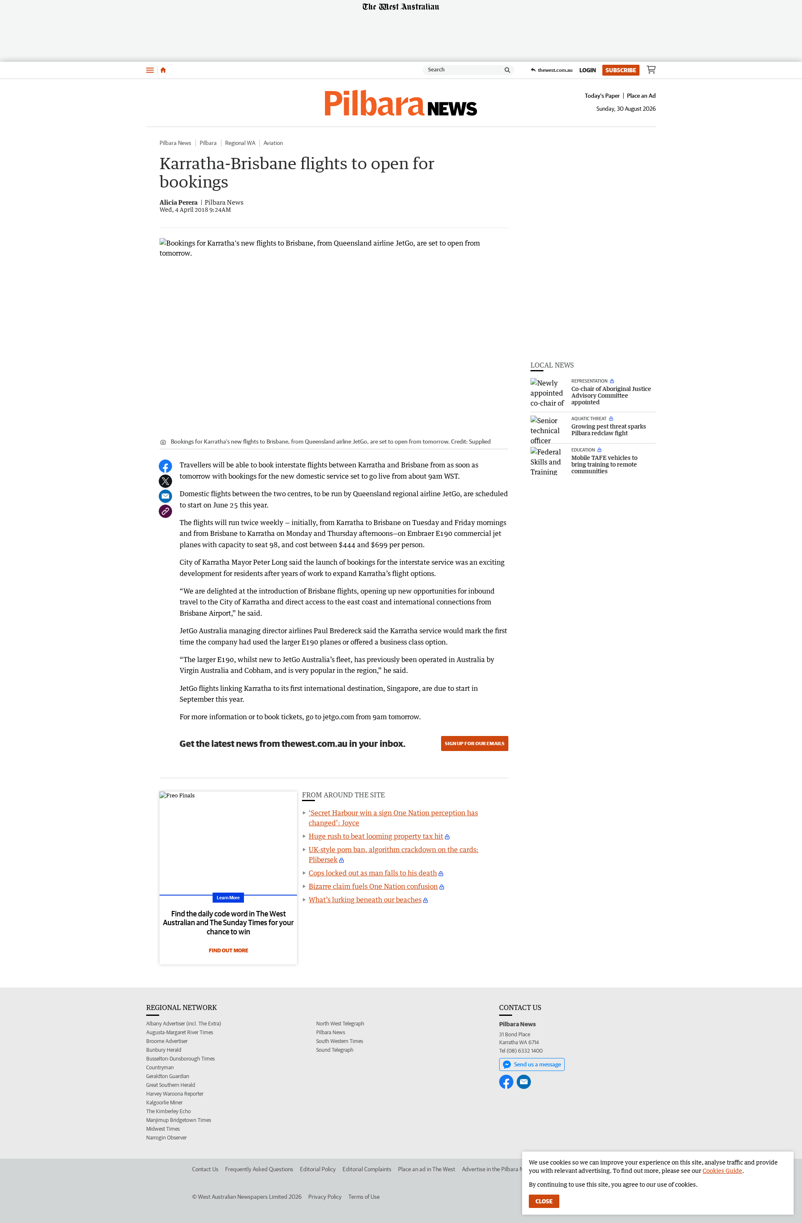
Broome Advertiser (167, 1041)
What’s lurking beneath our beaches (365, 900)
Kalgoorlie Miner (164, 1102)
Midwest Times (163, 1129)
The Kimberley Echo (168, 1111)
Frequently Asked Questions (259, 1169)
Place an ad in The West (426, 1169)
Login (587, 70)
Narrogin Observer (166, 1137)
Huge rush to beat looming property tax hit (376, 836)
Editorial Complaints (367, 1169)
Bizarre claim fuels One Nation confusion (373, 886)
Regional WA (240, 143)
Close (544, 1201)
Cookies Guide (722, 1170)
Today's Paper (602, 96)
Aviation (273, 143)
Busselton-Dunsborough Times (180, 1059)
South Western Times (339, 1041)
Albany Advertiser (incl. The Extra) (183, 1023)
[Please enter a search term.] (507, 70)
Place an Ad (641, 96)
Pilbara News (175, 143)
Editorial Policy (318, 1169)
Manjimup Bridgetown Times (178, 1120)
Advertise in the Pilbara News (497, 1169)
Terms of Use (364, 1196)
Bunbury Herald (163, 1050)
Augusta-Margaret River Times (179, 1032)
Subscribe (621, 70)
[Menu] (150, 69)
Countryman (160, 1067)
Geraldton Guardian (167, 1076)
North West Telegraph (340, 1023)
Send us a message (537, 1064)
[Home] (163, 70)
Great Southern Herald (170, 1085)
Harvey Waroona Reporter (174, 1094)
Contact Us (205, 1169)
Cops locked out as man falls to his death (373, 873)
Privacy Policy (325, 1196)
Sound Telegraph (334, 1050)
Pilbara (208, 143)
